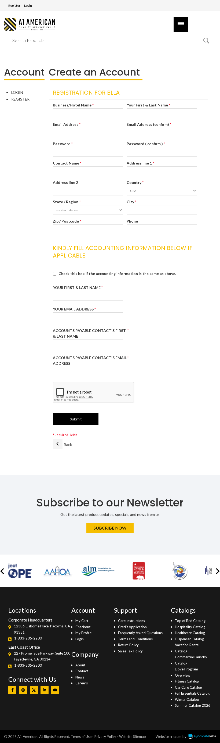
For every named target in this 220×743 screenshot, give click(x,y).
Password (62, 143)
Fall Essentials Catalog (192, 693)
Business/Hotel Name (72, 105)
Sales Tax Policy (130, 651)
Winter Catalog (187, 699)
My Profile (83, 633)
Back (68, 444)
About (80, 665)
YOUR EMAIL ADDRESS (73, 309)
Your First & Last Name (147, 105)
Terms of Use (81, 736)
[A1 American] (28, 24)
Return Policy (128, 645)
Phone (132, 221)
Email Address (65, 124)
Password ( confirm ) (145, 143)
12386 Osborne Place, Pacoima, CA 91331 (42, 629)
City (130, 201)
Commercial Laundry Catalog (191, 660)
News (79, 677)
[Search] (206, 40)
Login (28, 5)
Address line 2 (65, 182)
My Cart (81, 621)
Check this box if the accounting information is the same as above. (117, 273)
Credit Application (132, 627)
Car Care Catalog (188, 687)
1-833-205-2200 (28, 638)
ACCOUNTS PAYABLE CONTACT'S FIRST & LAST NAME (90, 333)
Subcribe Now (110, 527)
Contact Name (66, 163)
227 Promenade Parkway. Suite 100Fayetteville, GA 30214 (42, 656)
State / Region (65, 201)
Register (14, 5)
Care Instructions (131, 621)
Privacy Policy (105, 736)
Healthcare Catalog (190, 633)
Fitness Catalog (187, 681)
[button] (2, 570)
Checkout (82, 627)
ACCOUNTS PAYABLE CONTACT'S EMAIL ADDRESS (90, 360)
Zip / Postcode (66, 221)
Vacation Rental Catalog (187, 648)
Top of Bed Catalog (190, 621)
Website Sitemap (132, 736)
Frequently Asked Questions (140, 633)
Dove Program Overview (186, 672)
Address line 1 (139, 163)
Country (134, 182)
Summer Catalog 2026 (192, 705)
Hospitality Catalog (190, 627)
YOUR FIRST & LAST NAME (77, 287)
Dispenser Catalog (189, 639)
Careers (81, 683)
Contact (81, 671)
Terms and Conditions (135, 639)
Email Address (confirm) (148, 124)
